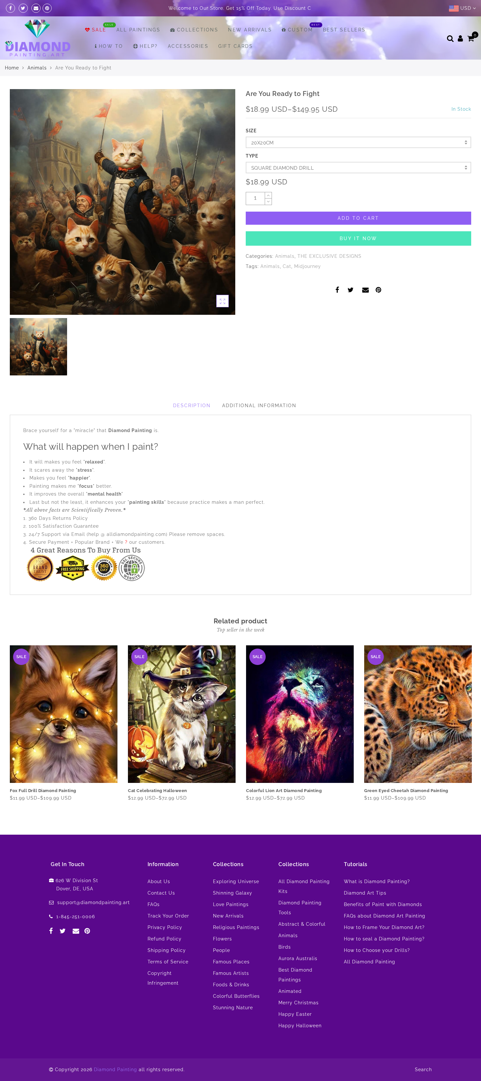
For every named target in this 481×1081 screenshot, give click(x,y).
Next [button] (467, 745)
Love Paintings (231, 920)
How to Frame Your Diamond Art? (384, 943)
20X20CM (262, 159)
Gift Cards (235, 62)
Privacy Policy (165, 943)
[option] (122, 218)
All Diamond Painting (369, 978)
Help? (149, 62)
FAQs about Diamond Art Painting (384, 932)
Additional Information (259, 422)
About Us (159, 898)
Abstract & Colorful (302, 940)
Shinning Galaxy (232, 909)
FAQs (154, 920)
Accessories (188, 62)
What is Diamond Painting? (377, 898)
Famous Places (231, 978)
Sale (99, 46)
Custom (300, 46)
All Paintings (138, 46)
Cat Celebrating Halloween (157, 807)
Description (192, 422)
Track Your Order (168, 932)
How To (111, 62)
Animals (37, 84)
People (221, 966)
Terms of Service (168, 978)
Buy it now (358, 254)
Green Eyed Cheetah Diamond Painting (406, 807)
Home (12, 84)
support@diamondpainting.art (93, 918)
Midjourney (307, 282)
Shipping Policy (167, 966)
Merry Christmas (298, 1019)
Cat (287, 282)
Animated (290, 1007)
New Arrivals (250, 46)
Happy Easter (295, 1030)
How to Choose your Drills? (377, 966)
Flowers (222, 955)
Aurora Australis (297, 974)
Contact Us (161, 909)
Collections (197, 46)
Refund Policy (165, 955)
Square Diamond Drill (282, 184)
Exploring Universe (236, 898)
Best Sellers (344, 46)
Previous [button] (5, 745)
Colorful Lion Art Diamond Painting (284, 807)
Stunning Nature (233, 1024)
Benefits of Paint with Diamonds (383, 920)
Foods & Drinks (231, 1001)
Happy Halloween (300, 1042)
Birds (284, 963)
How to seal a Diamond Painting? (384, 955)
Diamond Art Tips (365, 909)
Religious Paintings (236, 943)
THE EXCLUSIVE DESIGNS (329, 272)
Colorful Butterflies (236, 1012)
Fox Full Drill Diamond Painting (43, 807)
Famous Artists (231, 989)
